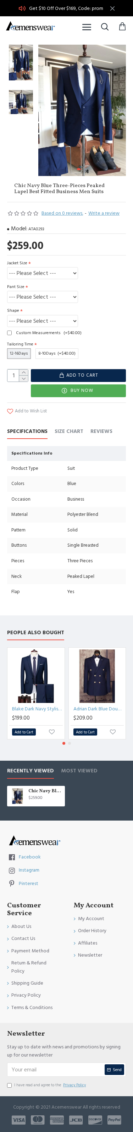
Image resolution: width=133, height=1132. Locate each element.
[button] (45, 110)
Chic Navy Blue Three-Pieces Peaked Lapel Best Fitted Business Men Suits (45, 791)
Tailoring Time (20, 344)
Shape (13, 311)
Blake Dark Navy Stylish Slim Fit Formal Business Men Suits (37, 709)
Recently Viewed (30, 771)
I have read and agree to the (50, 1085)
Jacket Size (17, 263)
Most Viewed (79, 771)
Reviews (101, 431)
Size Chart (69, 431)
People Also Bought (35, 633)
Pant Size (15, 287)
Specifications (27, 431)
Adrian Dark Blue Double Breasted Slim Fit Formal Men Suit (98, 709)
